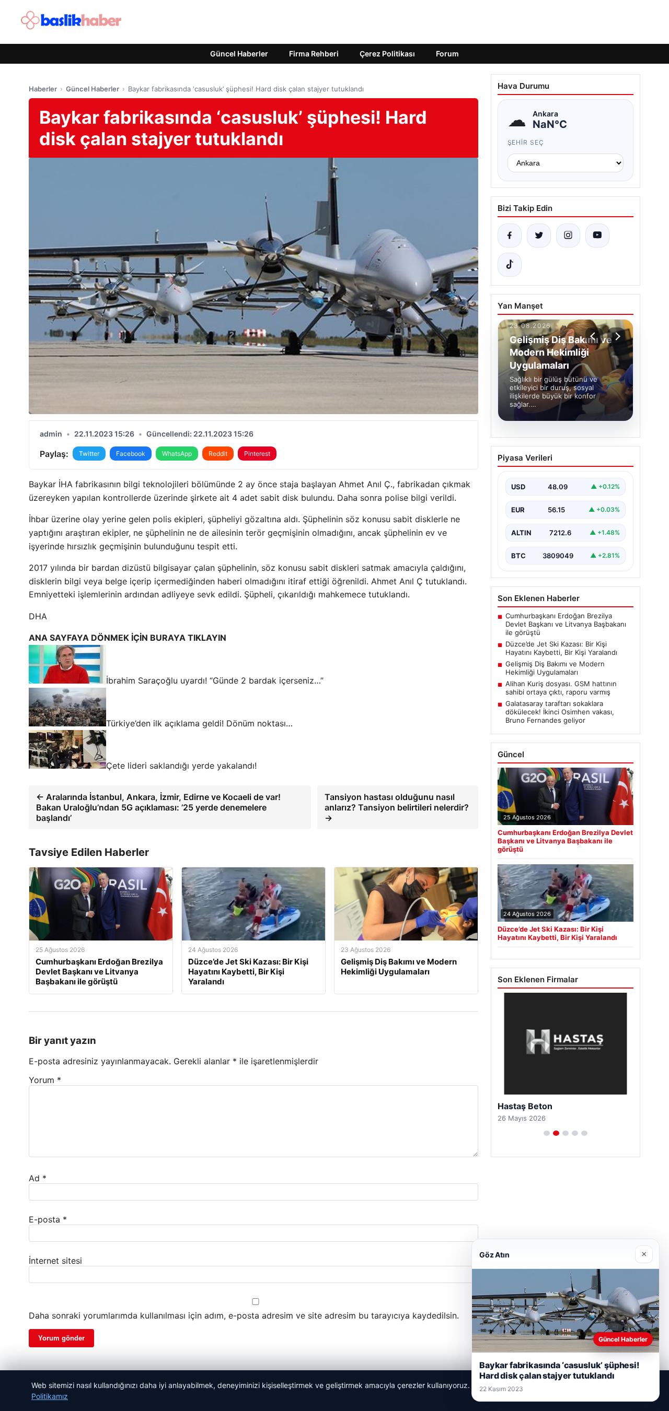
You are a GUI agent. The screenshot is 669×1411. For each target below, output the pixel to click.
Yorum (45, 1080)
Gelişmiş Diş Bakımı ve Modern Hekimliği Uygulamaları (555, 668)
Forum (447, 53)
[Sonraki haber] (616, 336)
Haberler (43, 89)
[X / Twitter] (539, 236)
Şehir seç (526, 142)
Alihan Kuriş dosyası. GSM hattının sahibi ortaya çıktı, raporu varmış (561, 687)
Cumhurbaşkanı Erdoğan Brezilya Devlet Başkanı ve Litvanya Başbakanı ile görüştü (565, 624)
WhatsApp (177, 453)
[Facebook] (510, 236)
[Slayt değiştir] (547, 1133)
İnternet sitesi (55, 1260)
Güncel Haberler (239, 53)
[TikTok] (510, 265)
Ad (38, 1178)
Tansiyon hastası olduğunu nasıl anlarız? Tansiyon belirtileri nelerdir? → (397, 807)
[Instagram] (568, 236)
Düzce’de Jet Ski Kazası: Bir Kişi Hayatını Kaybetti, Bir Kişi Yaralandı (561, 648)
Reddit (218, 453)
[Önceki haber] (594, 336)
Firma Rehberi (314, 53)
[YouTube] (597, 236)
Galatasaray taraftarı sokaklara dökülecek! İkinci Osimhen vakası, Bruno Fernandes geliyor (559, 711)
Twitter (89, 453)
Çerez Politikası (387, 53)
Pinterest (257, 453)
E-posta (48, 1219)
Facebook (130, 453)
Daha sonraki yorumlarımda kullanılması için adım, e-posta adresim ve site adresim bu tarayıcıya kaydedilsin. (244, 1315)
